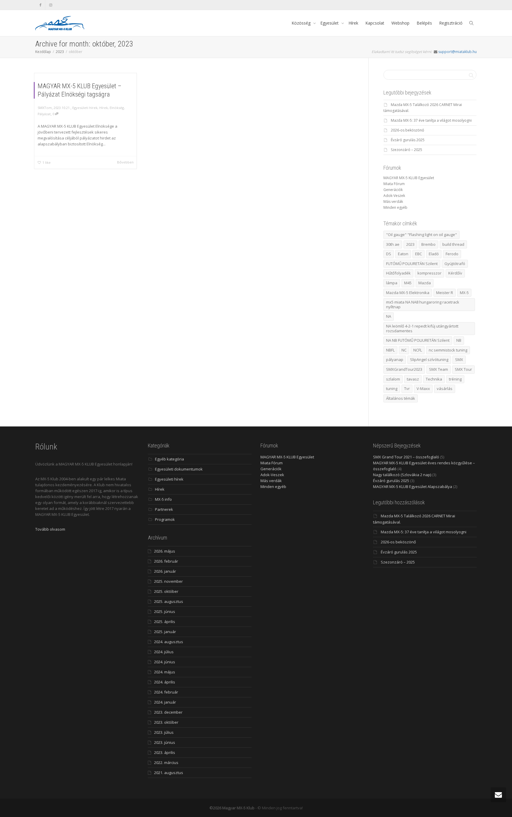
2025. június (164, 611)
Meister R (444, 292)
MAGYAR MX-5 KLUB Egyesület (408, 177)
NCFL (417, 350)
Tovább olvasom (50, 529)
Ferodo (452, 253)
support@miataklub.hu (457, 51)
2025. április (164, 621)
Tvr (407, 388)
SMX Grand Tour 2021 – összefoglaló (406, 457)
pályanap (394, 359)
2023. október (166, 722)
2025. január (165, 631)
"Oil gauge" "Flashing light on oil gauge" (421, 234)
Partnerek (164, 509)
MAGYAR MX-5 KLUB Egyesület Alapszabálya (412, 486)
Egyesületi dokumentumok (179, 469)
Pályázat (44, 114)
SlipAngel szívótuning (429, 359)
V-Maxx (423, 388)
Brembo (428, 244)
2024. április (164, 682)
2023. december (168, 712)
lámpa (391, 282)
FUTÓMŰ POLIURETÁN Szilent (412, 263)
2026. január (165, 571)
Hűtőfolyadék (398, 273)
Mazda (424, 282)
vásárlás (444, 388)
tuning (391, 388)
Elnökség (117, 107)
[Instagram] (50, 5)
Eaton (403, 253)
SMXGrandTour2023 (404, 369)
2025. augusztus (168, 601)
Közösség (302, 23)
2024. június (164, 661)
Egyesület (330, 23)
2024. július (164, 651)
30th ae (392, 244)
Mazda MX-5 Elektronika (407, 292)
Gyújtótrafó (454, 263)
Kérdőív (455, 273)
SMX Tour (463, 369)
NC (404, 350)
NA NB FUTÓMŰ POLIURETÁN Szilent (417, 340)
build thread (453, 244)
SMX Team (438, 369)
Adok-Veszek (394, 195)
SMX (459, 359)
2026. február (166, 561)
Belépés (424, 23)
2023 (410, 244)
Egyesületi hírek (84, 107)
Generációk (393, 189)
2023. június (164, 742)
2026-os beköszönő (407, 130)
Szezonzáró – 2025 (406, 149)
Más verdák (393, 201)
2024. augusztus (168, 641)
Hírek (353, 23)
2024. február (166, 692)
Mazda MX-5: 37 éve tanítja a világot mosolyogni (431, 120)
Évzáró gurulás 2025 (408, 139)
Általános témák (400, 398)
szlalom (393, 379)
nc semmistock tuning (448, 350)
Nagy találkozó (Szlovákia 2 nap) (402, 474)
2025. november (168, 581)
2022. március (166, 762)
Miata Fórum (394, 183)
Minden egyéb (395, 207)
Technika (434, 379)
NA (388, 316)
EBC (418, 253)
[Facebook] (40, 5)
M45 (408, 282)
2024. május (164, 672)
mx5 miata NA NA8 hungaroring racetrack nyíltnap (422, 304)
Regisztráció (451, 23)
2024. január (165, 702)
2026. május (164, 551)
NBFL (390, 350)
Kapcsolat (374, 23)
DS (388, 253)
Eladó (434, 253)
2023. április (164, 752)
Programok (165, 519)
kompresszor (429, 273)
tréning (455, 379)
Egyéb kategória (169, 459)
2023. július (164, 732)
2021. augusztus (168, 772)
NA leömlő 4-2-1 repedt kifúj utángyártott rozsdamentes (422, 328)
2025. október (166, 591)
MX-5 (464, 292)
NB (458, 340)
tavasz (413, 379)
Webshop (400, 23)
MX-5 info (163, 499)
